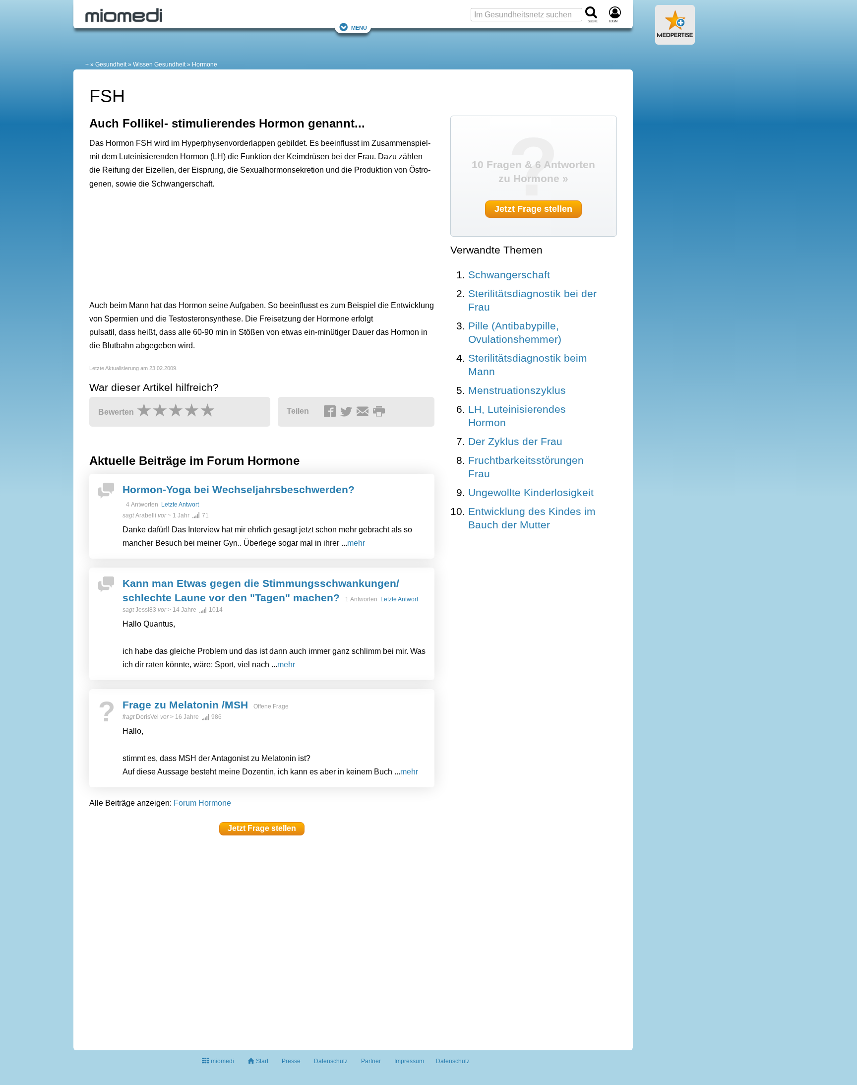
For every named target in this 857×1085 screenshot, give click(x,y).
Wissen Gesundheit (159, 64)
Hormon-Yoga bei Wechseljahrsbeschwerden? (238, 489)
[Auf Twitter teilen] (347, 411)
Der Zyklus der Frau (515, 441)
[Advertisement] (243, 242)
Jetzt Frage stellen (262, 828)
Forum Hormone (202, 803)
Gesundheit (110, 64)
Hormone (204, 64)
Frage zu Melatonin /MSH (185, 704)
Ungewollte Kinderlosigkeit (531, 492)
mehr (356, 543)
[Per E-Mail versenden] (364, 411)
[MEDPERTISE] (675, 40)
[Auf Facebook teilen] (331, 411)
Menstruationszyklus (517, 390)
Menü (359, 27)
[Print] (380, 411)
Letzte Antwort (180, 504)
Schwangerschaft (509, 274)
